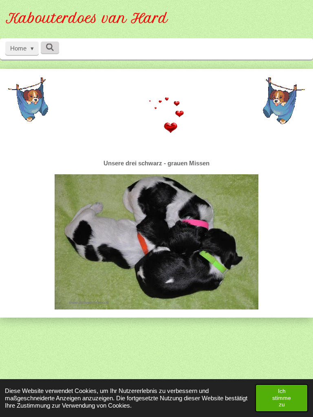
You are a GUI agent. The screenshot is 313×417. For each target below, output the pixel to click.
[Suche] (50, 47)
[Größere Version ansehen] (28, 99)
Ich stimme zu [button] (281, 397)
